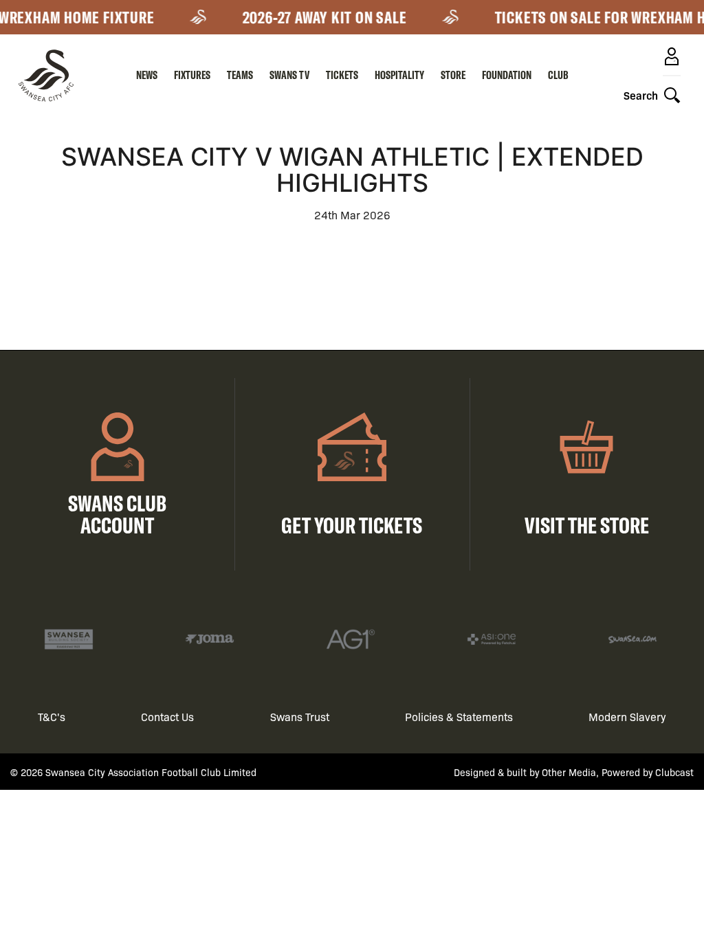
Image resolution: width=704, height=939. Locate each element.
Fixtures (192, 75)
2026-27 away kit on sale (321, 17)
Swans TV (289, 75)
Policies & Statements (459, 716)
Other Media (569, 772)
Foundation (506, 75)
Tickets (342, 75)
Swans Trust (299, 716)
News (146, 75)
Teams (240, 75)
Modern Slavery (627, 716)
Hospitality (399, 75)
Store (453, 75)
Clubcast (674, 772)
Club (558, 75)
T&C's (51, 716)
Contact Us (167, 716)
